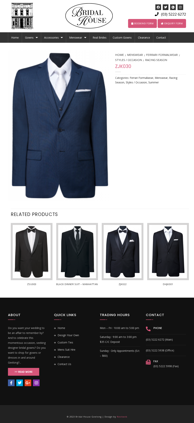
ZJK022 (123, 284)
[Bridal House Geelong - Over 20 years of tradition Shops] (25, 16)
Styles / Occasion (128, 60)
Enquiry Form (173, 23)
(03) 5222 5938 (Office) (160, 350)
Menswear (75, 37)
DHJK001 (168, 284)
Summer (153, 82)
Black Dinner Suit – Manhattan (77, 284)
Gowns (29, 37)
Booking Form (144, 23)
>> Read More (24, 371)
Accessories (51, 37)
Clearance (144, 37)
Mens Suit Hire (66, 349)
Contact (161, 37)
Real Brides (99, 37)
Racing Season (156, 60)
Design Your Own (68, 335)
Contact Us (64, 364)
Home (15, 37)
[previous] (11, 260)
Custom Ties (65, 342)
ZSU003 (31, 284)
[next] (189, 260)
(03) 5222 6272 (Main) (159, 339)
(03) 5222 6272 (173, 14)
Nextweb (122, 416)
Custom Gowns (122, 37)
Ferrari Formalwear (162, 55)
